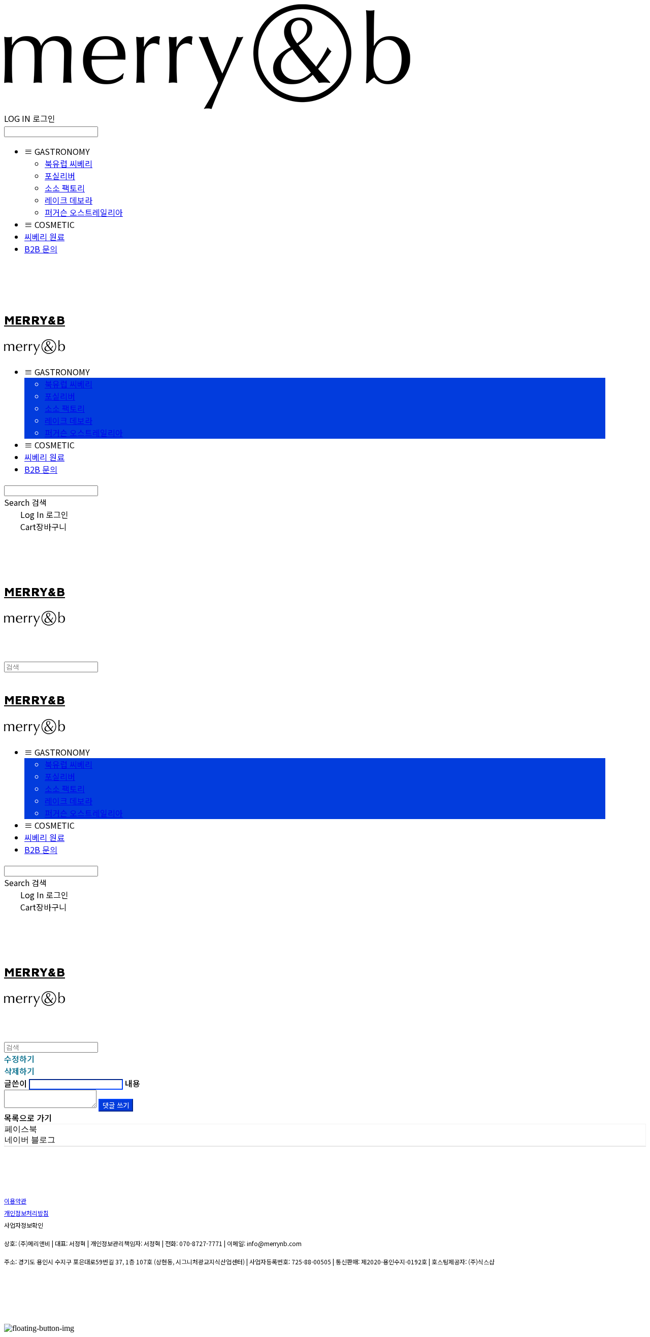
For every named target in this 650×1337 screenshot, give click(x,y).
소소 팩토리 (65, 188)
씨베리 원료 (44, 237)
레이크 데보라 (68, 200)
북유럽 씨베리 (68, 163)
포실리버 (60, 176)
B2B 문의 (40, 249)
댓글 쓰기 (116, 1105)
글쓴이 (15, 1083)
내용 (132, 1083)
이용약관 (15, 1200)
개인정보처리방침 (26, 1213)
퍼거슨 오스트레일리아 (84, 212)
